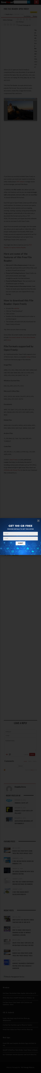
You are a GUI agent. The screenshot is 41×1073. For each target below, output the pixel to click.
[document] (20, 536)
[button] (38, 520)
